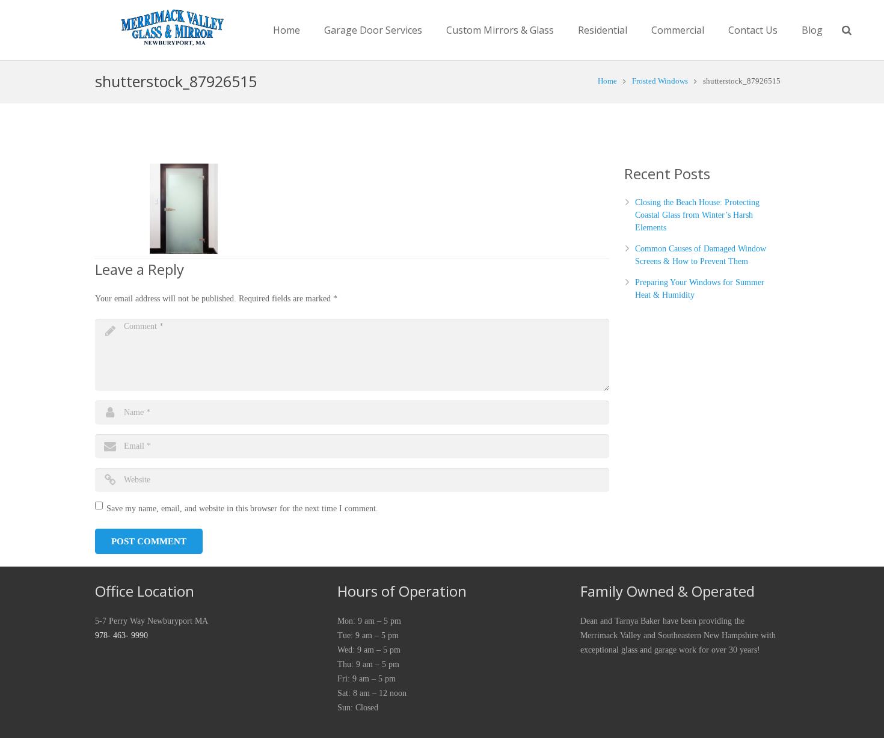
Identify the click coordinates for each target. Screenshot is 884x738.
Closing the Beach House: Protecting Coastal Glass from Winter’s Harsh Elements (697, 215)
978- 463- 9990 (121, 635)
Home (607, 81)
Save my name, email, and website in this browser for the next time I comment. (242, 508)
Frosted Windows (660, 81)
